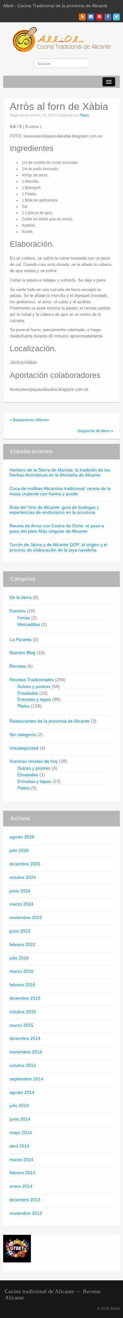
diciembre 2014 (24, 1038)
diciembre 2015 (24, 998)
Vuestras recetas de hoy (33, 761)
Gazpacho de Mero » (95, 431)
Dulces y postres (33, 686)
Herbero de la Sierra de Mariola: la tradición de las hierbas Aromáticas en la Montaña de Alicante (59, 472)
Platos (84, 115)
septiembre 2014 (26, 1078)
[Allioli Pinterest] (99, 16)
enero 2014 (20, 1186)
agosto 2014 (21, 1092)
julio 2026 (19, 850)
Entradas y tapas (34, 699)
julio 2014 (19, 1105)
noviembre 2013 (25, 1213)
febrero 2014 (22, 1172)
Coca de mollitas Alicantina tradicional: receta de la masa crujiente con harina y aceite (60, 491)
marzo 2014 (21, 1159)
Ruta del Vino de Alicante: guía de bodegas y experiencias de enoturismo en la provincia (54, 510)
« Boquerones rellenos (29, 420)
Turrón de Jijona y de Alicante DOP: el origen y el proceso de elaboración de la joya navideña (58, 547)
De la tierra (20, 597)
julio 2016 (19, 957)
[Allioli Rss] (82, 16)
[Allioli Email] (90, 16)
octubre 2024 (22, 877)
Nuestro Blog (22, 652)
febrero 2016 (22, 984)
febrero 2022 (22, 944)
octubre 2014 (22, 1065)
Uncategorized (23, 747)
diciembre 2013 (24, 1199)
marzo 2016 (21, 971)
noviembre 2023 (25, 917)
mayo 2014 (20, 1132)
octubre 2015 (22, 1011)
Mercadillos (28, 624)
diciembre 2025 (24, 863)
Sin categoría (22, 734)
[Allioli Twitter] (116, 16)
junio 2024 (19, 890)
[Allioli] (62, 39)
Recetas (17, 666)
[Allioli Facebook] (107, 16)
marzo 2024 (21, 903)
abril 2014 (19, 1146)
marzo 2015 (21, 1025)
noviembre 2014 (25, 1051)
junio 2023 (19, 930)
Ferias (23, 617)
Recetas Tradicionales (31, 679)
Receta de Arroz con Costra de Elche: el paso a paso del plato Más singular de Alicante (56, 528)
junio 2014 (19, 1119)
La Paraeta (20, 639)
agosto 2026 (21, 836)
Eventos (17, 610)
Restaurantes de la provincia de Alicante (49, 721)
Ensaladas (27, 693)
